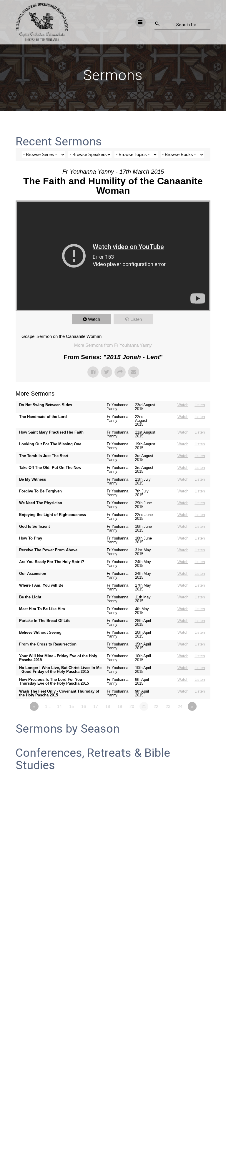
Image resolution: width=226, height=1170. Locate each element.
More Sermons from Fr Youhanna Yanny (113, 345)
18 (107, 706)
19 (119, 706)
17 (95, 706)
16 (83, 706)
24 (180, 706)
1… (48, 706)
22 (156, 706)
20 (131, 706)
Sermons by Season (67, 729)
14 (59, 706)
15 (71, 706)
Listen (136, 319)
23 (168, 706)
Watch (94, 319)
